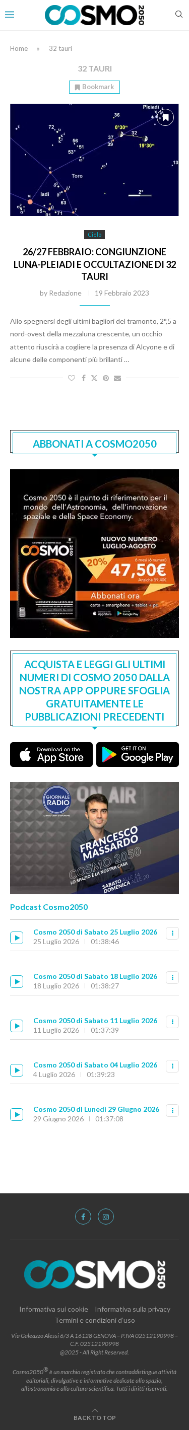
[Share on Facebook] (84, 378)
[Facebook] (83, 1216)
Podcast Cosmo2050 (49, 906)
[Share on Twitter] (94, 378)
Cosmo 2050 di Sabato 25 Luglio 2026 (95, 931)
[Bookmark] (165, 117)
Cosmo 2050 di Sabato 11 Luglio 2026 (95, 1020)
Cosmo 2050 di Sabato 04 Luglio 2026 (95, 1064)
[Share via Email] (117, 378)
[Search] (179, 15)
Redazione (65, 293)
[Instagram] (106, 1216)
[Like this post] (71, 378)
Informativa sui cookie (53, 1309)
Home (19, 48)
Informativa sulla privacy (132, 1309)
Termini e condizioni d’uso (94, 1320)
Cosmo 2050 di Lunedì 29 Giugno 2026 (96, 1109)
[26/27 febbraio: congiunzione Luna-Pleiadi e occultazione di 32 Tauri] (94, 160)
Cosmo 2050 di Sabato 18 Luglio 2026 (95, 976)
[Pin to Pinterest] (106, 378)
